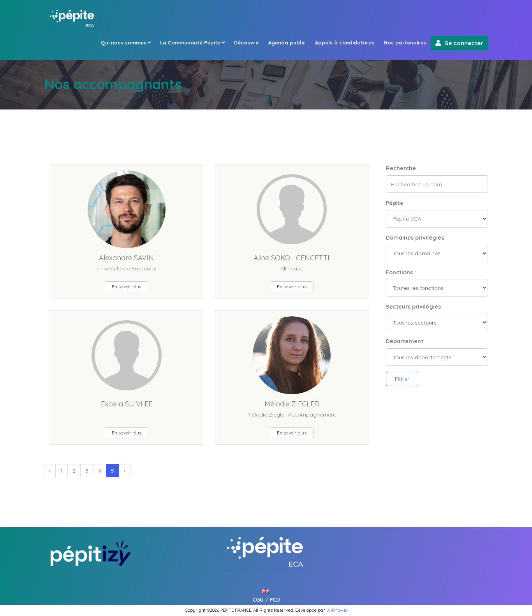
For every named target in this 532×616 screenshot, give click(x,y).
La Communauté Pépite (190, 42)
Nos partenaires (405, 42)
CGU (258, 599)
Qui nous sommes (123, 42)
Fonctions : (401, 272)
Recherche (401, 168)
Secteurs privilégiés (413, 306)
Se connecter (464, 43)
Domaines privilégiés (415, 237)
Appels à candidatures (344, 42)
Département (404, 341)
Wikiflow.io (336, 610)
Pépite (394, 203)
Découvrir (246, 42)
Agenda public (287, 42)
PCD (275, 599)
